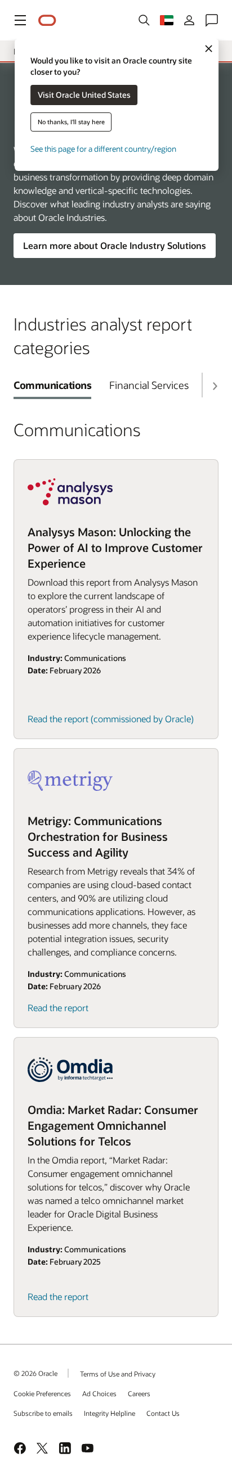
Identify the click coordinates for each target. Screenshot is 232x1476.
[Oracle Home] (47, 20)
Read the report (58, 1007)
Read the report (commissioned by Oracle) (111, 719)
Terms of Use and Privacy (117, 1373)
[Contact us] (211, 20)
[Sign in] (189, 20)
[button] (20, 20)
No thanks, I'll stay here (71, 121)
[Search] (144, 20)
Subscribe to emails (43, 1413)
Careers (139, 1393)
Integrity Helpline (109, 1413)
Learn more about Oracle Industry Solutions (114, 245)
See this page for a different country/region (103, 148)
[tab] (52, 385)
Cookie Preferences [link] (42, 1393)
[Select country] (166, 20)
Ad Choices (99, 1393)
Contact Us (163, 1413)
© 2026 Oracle (35, 1373)
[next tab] (214, 386)
